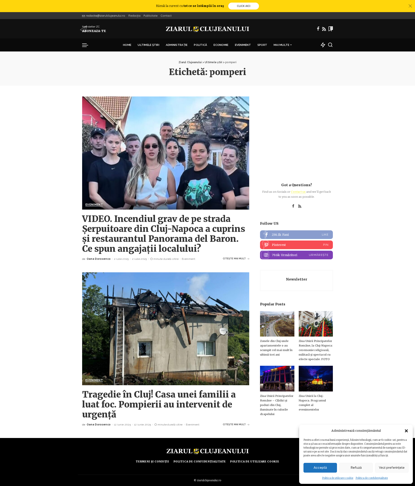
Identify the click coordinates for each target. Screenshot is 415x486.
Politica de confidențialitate (372, 478)
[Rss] (324, 28)
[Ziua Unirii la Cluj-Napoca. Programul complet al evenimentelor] (316, 378)
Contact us (298, 192)
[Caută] (330, 44)
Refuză (356, 468)
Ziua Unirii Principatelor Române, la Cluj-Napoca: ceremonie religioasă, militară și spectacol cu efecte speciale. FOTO (316, 350)
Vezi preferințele (392, 468)
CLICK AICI (243, 6)
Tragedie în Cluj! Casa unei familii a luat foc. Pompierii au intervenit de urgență (159, 404)
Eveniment (94, 204)
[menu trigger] (87, 44)
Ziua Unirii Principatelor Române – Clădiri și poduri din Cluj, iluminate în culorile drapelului (277, 405)
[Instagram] (296, 255)
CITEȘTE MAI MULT (234, 258)
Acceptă (320, 468)
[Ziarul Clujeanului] (207, 29)
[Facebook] (318, 28)
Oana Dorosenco (99, 258)
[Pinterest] (296, 245)
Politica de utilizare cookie (337, 478)
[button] (406, 431)
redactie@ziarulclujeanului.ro (105, 15)
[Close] (410, 6)
